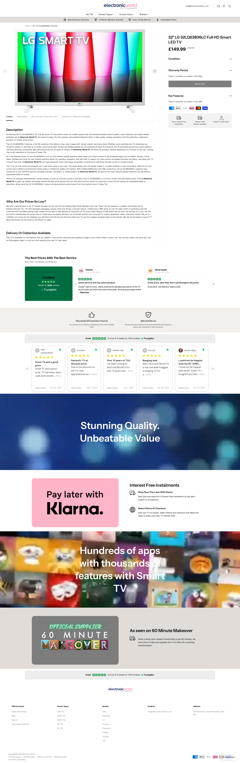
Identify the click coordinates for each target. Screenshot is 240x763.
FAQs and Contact (19, 712)
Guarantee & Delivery (20, 724)
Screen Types (106, 14)
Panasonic (106, 728)
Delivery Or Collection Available (76, 116)
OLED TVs (61, 716)
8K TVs (60, 728)
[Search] (218, 6)
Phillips (105, 732)
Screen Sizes (126, 14)
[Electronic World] (120, 6)
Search (15, 720)
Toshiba (105, 737)
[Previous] (5, 71)
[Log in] (223, 6)
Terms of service (45, 757)
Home (27, 26)
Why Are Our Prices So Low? (44, 116)
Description (22, 116)
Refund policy (29, 757)
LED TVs (60, 712)
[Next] (154, 71)
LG (103, 720)
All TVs (89, 14)
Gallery (9, 116)
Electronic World (28, 754)
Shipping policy (60, 757)
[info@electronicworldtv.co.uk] (198, 6)
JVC (104, 741)
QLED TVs (61, 720)
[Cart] (229, 6)
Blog (13, 716)
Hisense (105, 724)
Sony (104, 712)
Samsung (106, 716)
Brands (143, 14)
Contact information (17, 760)
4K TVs (60, 724)
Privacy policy (15, 757)
